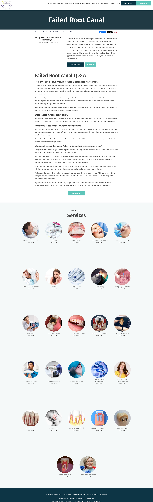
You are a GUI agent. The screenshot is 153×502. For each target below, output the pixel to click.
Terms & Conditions (79, 494)
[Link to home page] (6, 5)
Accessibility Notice (92, 494)
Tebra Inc (58, 494)
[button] (143, 3)
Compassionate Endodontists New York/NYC (46, 32)
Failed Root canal (74, 32)
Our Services (64, 32)
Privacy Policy (67, 494)
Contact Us (103, 494)
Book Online (91, 64)
